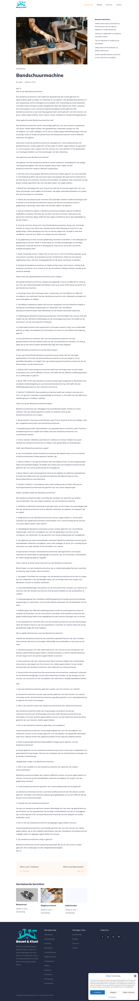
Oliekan (47, 966)
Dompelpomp (49, 961)
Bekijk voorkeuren (129, 992)
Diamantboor (48, 983)
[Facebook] (103, 937)
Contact (119, 5)
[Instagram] (113, 937)
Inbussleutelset (49, 939)
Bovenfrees (48, 974)
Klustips (99, 5)
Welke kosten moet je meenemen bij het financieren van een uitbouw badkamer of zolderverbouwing (107, 27)
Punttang (47, 943)
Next (79, 871)
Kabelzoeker (71, 905)
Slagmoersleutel (48, 905)
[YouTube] (119, 937)
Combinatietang (50, 952)
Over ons (109, 5)
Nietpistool (21, 904)
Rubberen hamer (50, 957)
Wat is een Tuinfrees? (29, 867)
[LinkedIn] (108, 937)
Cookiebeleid (112, 997)
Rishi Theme (50, 995)
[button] (135, 976)
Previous (26, 871)
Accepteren (97, 992)
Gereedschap (88, 5)
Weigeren (113, 992)
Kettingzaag (48, 979)
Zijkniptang (48, 948)
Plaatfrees (47, 970)
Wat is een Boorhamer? (73, 867)
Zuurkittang (48, 934)
